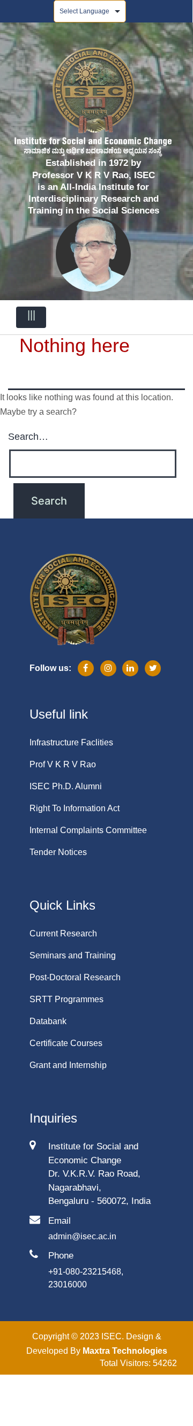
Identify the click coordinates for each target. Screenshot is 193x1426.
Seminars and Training (72, 955)
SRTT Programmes (66, 999)
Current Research (63, 933)
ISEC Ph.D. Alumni (65, 786)
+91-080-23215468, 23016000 (85, 1278)
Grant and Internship (68, 1065)
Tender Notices (58, 852)
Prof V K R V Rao (62, 764)
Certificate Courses (65, 1043)
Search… (28, 436)
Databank (47, 1021)
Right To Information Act (74, 808)
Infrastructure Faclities (71, 742)
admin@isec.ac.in (82, 1236)
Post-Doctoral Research (75, 977)
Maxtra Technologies (125, 1350)
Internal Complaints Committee (88, 830)
